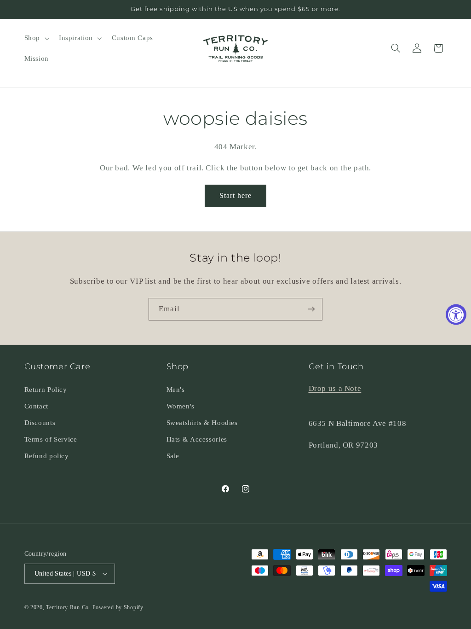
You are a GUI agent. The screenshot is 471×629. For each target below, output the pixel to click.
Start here (235, 195)
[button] (35, 38)
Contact (36, 406)
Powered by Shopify (118, 607)
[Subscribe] (311, 309)
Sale (173, 456)
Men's (176, 389)
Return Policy (45, 389)
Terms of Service (50, 439)
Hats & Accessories (197, 439)
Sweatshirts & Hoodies (202, 422)
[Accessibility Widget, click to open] (456, 314)
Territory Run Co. (68, 607)
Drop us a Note (335, 388)
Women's (181, 406)
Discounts (40, 422)
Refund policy (46, 456)
